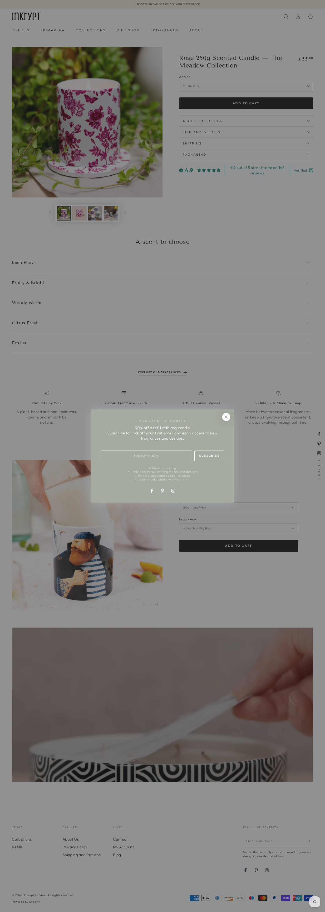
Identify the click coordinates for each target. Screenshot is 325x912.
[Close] (226, 417)
